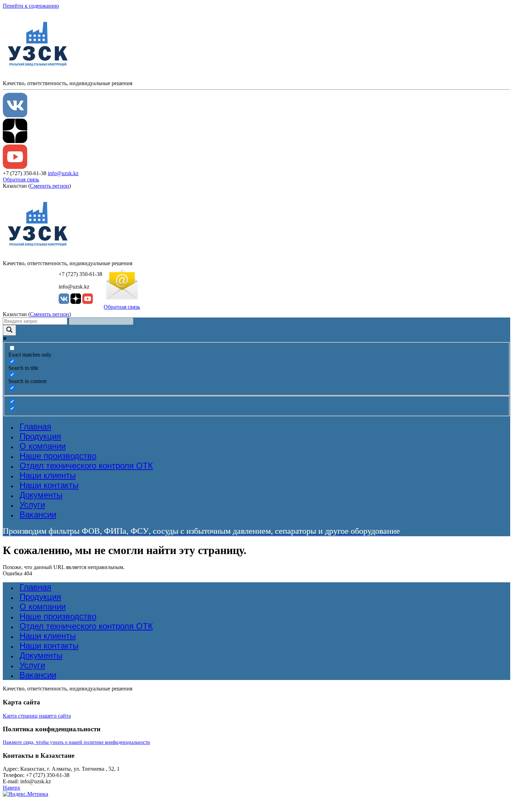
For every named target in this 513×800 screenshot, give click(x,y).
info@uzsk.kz (63, 173)
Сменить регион (49, 186)
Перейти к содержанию (31, 6)
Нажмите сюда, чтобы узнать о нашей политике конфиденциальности (76, 742)
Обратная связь (21, 179)
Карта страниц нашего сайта (37, 716)
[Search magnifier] (9, 330)
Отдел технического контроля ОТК (86, 465)
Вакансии (38, 514)
